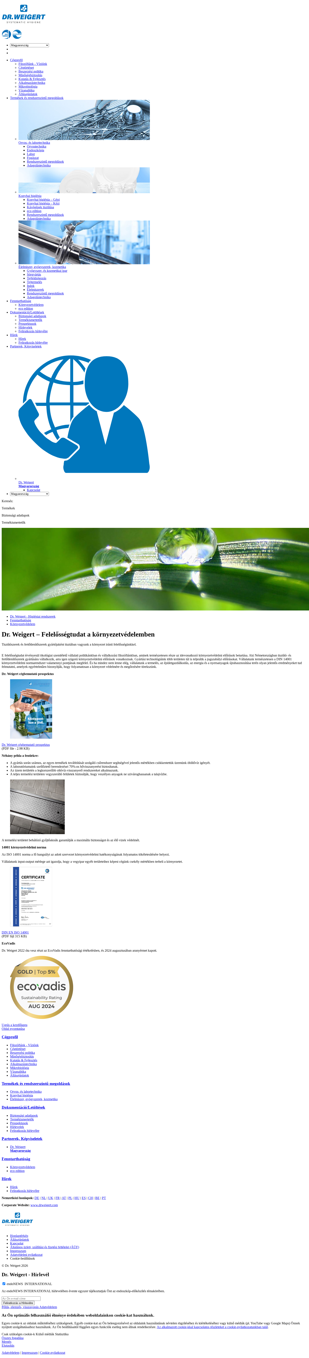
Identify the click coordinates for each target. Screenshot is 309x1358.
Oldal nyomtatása (13, 1028)
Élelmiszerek (35, 289)
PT (104, 1198)
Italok (30, 286)
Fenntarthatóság (20, 301)
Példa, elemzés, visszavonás (20, 1307)
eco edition (34, 211)
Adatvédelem (48, 1307)
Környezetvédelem (31, 304)
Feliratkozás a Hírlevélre (18, 1303)
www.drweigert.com (44, 1205)
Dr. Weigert (20, 1148)
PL (70, 1198)
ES (84, 1198)
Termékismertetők (30, 320)
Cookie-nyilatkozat (52, 1352)
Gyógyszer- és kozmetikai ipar (47, 270)
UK (50, 1198)
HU (76, 1198)
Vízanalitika (26, 90)
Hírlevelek (25, 327)
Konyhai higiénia (21, 1095)
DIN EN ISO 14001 (15, 932)
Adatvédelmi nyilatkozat (26, 1254)
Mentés (6, 1341)
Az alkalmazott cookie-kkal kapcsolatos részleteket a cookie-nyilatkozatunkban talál (212, 1327)
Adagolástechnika (39, 165)
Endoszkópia (35, 150)
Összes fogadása (13, 1338)
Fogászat (33, 158)
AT (64, 1198)
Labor (31, 154)
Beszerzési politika (30, 71)
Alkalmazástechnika (31, 83)
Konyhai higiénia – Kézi (43, 203)
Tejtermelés (34, 282)
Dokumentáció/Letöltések (27, 312)
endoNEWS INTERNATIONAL (29, 1284)
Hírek (14, 335)
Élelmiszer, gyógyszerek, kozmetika (34, 1099)
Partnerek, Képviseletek (26, 346)
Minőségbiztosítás (30, 75)
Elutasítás (8, 1345)
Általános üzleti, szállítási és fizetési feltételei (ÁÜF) (44, 1247)
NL (43, 1198)
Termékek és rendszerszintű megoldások (36, 98)
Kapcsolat (33, 490)
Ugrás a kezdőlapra (14, 1025)
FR (57, 1198)
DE (36, 1198)
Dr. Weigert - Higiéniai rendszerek (32, 616)
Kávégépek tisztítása (40, 207)
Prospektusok (27, 323)
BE (97, 1198)
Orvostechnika (36, 146)
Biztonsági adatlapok (32, 316)
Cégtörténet (26, 67)
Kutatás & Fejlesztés (32, 79)
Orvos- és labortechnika (26, 1091)
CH (90, 1198)
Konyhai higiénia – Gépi (43, 199)
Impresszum (18, 1251)
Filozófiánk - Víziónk (32, 64)
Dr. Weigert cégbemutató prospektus (26, 744)
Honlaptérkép (19, 1236)
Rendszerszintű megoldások (45, 161)
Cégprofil (16, 60)
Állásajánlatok (27, 94)
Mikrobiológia (27, 86)
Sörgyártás (34, 274)
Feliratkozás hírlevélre (33, 331)
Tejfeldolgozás (36, 278)
